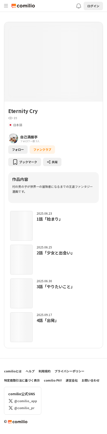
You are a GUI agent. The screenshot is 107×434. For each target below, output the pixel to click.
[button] (93, 6)
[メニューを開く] (6, 6)
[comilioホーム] (24, 5)
